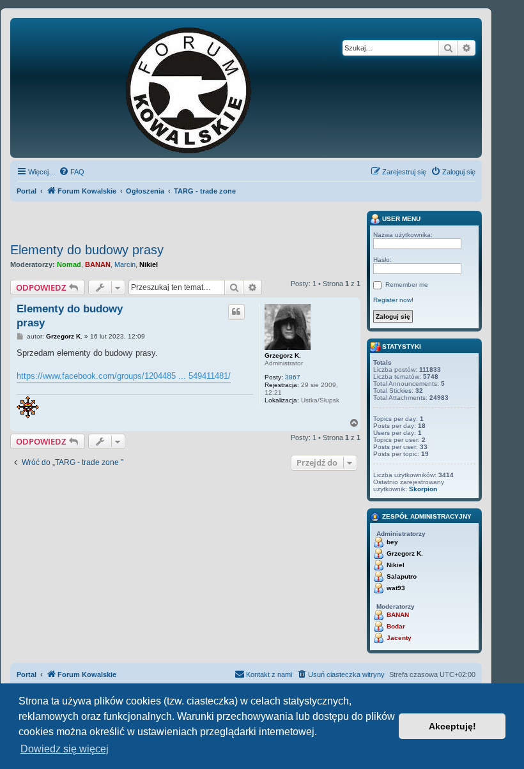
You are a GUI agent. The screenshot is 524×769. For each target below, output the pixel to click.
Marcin (124, 264)
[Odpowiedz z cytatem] (236, 311)
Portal (26, 191)
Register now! (393, 299)
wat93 (396, 587)
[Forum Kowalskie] (208, 88)
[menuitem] (71, 171)
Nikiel (148, 264)
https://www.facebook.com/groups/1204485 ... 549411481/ (124, 376)
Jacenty (399, 637)
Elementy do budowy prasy (87, 250)
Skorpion (423, 488)
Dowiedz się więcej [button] (64, 748)
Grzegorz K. (283, 355)
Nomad (69, 264)
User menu (400, 218)
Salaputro (402, 576)
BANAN (98, 264)
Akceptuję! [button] (452, 726)
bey (392, 541)
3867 (292, 377)
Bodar (396, 626)
